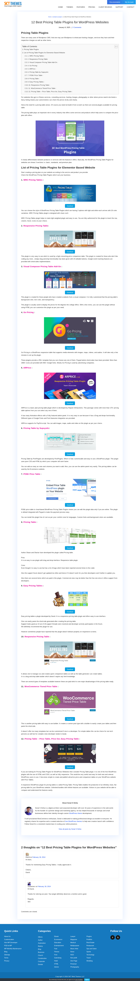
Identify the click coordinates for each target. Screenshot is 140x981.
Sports (88, 951)
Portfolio (89, 939)
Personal (73, 964)
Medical (73, 942)
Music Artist (74, 948)
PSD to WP (8, 945)
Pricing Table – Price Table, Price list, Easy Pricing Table (52, 739)
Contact (130, 7)
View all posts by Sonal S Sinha (70, 829)
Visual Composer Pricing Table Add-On (42, 266)
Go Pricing (28, 312)
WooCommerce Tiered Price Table (40, 686)
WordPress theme (75, 813)
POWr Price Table (31, 474)
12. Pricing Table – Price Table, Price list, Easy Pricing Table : (50, 91)
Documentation (115, 2)
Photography (74, 967)
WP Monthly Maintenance (13, 948)
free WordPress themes (73, 821)
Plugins (89, 936)
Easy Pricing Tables (32, 586)
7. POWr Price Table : (35, 75)
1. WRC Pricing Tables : (36, 56)
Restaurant (90, 945)
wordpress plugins (57, 17)
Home (60, 7)
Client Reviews (105, 7)
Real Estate (90, 942)
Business (41, 952)
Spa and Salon (91, 948)
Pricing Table (29, 522)
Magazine (73, 939)
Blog (5, 951)
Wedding (89, 961)
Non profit (73, 958)
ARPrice (27, 368)
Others (40, 937)
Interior (56, 967)
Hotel (56, 961)
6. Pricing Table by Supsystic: (38, 72)
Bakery (40, 946)
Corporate (41, 961)
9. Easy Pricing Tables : (36, 82)
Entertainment (59, 945)
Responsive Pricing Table (35, 226)
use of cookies (79, 979)
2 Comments (76, 27)
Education (57, 942)
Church (40, 955)
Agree (87, 979)
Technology (90, 955)
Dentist (40, 964)
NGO (72, 955)
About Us (7, 936)
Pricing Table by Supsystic (36, 428)
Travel (88, 958)
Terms (6, 958)
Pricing (91, 7)
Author (40, 940)
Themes (69, 7)
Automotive (42, 943)
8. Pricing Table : (34, 79)
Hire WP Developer (10, 942)
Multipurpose (74, 945)
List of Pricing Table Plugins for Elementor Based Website (44, 53)
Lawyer (72, 936)
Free (55, 955)
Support (119, 7)
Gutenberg (57, 958)
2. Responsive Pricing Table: (38, 59)
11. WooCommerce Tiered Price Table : (42, 88)
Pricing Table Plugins (31, 49)
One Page (73, 961)
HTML (56, 964)
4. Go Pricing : (33, 66)
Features (81, 7)
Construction (42, 958)
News (72, 951)
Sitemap (7, 955)
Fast (55, 948)
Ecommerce (58, 939)
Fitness (56, 951)
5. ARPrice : (32, 69)
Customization (9, 939)
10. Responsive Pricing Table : (39, 85)
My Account (129, 2)
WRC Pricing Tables (32, 180)
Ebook (56, 936)
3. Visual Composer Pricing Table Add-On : (43, 62)
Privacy (6, 961)
